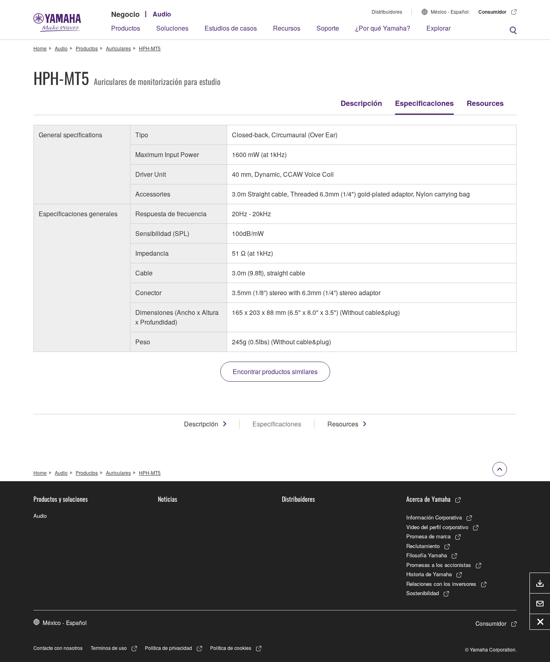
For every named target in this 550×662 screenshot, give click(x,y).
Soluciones (172, 28)
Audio (162, 14)
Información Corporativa (434, 517)
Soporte (327, 28)
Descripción (361, 103)
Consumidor (492, 11)
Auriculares (118, 48)
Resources (485, 103)
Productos (125, 28)
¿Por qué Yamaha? (382, 28)
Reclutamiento (423, 546)
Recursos (286, 28)
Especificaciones (424, 103)
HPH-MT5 (150, 48)
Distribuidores (387, 11)
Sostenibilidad (422, 593)
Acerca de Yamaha (428, 499)
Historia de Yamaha (429, 574)
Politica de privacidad (168, 647)
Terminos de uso (109, 647)
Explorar (438, 28)
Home (40, 48)
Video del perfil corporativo (437, 527)
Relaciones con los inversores (441, 584)
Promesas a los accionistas (438, 565)
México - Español (450, 11)
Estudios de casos (231, 28)
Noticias (167, 499)
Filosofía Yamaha (426, 555)
